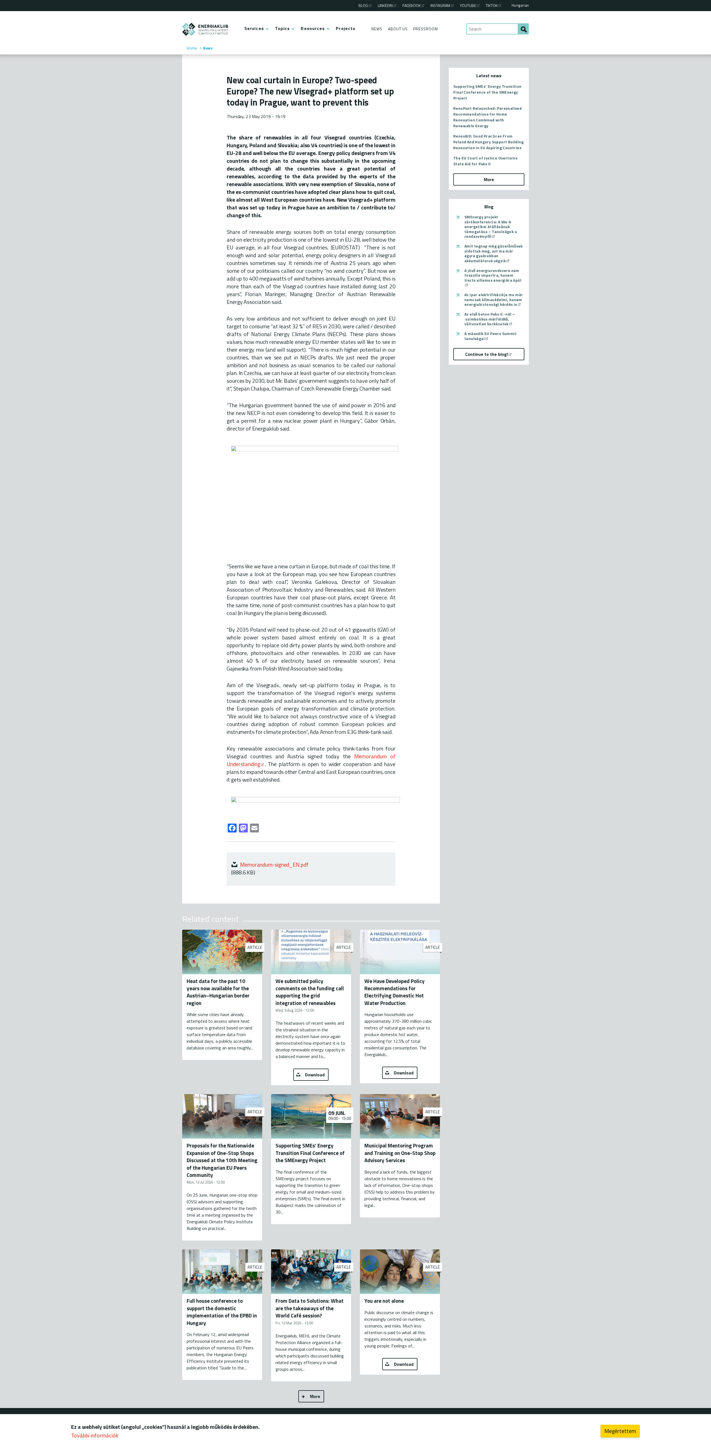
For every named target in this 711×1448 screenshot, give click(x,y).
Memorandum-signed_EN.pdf (274, 864)
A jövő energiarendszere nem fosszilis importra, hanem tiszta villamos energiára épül (492, 275)
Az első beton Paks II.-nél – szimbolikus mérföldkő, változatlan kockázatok (489, 319)
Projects (345, 28)
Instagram (440, 5)
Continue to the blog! (486, 354)
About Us (398, 29)
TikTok (492, 5)
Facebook (411, 5)
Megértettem (620, 1431)
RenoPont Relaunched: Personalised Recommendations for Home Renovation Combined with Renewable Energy (487, 117)
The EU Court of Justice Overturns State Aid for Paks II (485, 161)
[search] (523, 28)
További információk (94, 1435)
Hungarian (520, 5)
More (315, 1396)
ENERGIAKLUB (205, 29)
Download (315, 1074)
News (376, 29)
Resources (313, 28)
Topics (282, 28)
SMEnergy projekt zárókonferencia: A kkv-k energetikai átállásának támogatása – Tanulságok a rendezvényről (490, 226)
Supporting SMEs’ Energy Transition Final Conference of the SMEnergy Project (487, 92)
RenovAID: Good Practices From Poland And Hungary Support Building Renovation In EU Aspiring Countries (488, 142)
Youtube (468, 5)
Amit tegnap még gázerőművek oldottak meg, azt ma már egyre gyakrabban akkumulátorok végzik (493, 253)
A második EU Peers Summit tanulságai (490, 336)
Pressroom (425, 29)
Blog (363, 5)
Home (192, 48)
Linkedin (385, 5)
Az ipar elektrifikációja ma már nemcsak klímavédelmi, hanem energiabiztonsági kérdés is (493, 299)
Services (254, 28)
